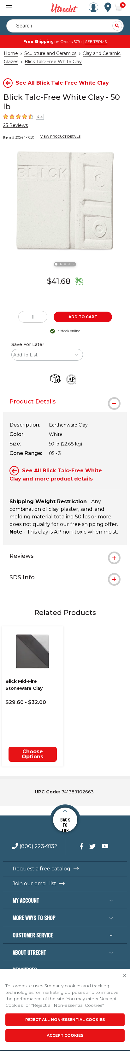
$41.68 (58, 281)
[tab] (65, 401)
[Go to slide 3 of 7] (65, 264)
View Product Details (60, 136)
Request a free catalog (41, 868)
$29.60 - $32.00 (25, 702)
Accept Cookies (65, 1035)
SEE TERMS (96, 41)
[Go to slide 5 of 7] (74, 264)
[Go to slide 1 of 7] (56, 264)
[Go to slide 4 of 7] (69, 264)
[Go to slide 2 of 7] (60, 264)
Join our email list (34, 883)
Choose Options (32, 754)
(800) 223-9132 (38, 846)
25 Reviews (15, 125)
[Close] (124, 976)
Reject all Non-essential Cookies (65, 1019)
